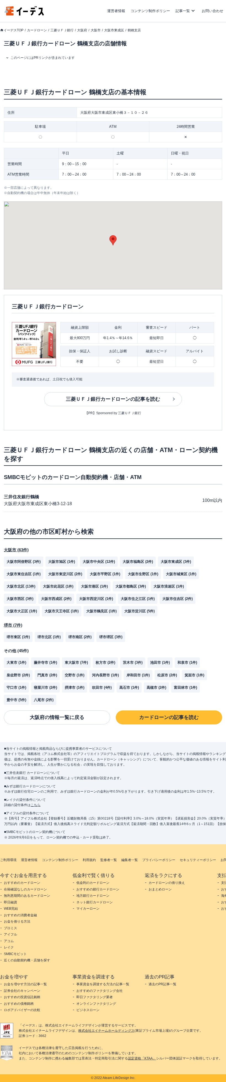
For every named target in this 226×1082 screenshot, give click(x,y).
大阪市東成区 (114, 30)
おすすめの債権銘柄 (19, 1004)
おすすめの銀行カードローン (97, 889)
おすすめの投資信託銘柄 (22, 997)
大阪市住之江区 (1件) (138, 599)
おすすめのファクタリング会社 (99, 991)
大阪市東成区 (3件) (176, 562)
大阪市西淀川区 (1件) (96, 599)
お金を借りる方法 (17, 921)
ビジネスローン (87, 1010)
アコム (9, 941)
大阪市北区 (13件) (21, 586)
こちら (36, 805)
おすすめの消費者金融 (20, 915)
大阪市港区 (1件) (94, 586)
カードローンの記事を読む (169, 717)
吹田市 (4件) (102, 687)
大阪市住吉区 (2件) (177, 599)
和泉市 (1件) (187, 662)
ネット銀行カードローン (94, 902)
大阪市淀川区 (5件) (139, 611)
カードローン (37, 30)
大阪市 (96, 30)
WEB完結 (11, 909)
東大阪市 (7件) (76, 662)
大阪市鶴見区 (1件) (101, 611)
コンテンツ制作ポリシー (150, 11)
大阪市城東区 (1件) (181, 574)
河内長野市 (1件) (105, 675)
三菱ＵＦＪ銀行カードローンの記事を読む (113, 399)
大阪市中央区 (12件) (99, 562)
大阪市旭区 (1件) (61, 562)
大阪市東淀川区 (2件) (65, 574)
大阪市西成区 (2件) (56, 599)
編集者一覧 (129, 860)
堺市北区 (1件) (49, 637)
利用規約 (89, 860)
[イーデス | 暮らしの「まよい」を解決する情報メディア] (24, 14)
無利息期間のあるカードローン (27, 896)
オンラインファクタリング (96, 1004)
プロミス (10, 928)
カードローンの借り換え (167, 883)
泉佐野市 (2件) (18, 675)
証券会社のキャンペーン (22, 991)
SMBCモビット (15, 954)
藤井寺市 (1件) (45, 662)
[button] (113, 240)
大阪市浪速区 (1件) (169, 586)
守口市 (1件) (16, 687)
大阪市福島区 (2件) (138, 562)
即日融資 (10, 902)
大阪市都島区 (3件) (130, 586)
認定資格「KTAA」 (142, 1058)
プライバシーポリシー (158, 860)
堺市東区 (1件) (18, 637)
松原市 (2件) (167, 675)
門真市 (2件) (47, 675)
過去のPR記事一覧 (162, 984)
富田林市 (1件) (185, 687)
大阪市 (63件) (16, 549)
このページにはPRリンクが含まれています (42, 58)
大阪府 (82, 30)
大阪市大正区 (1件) (22, 611)
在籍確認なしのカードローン (25, 889)
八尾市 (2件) (43, 700)
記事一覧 (183, 11)
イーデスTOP (13, 30)
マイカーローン (87, 909)
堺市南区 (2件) (80, 637)
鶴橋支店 (134, 30)
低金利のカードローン (92, 883)
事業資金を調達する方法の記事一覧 (102, 984)
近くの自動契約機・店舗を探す (27, 960)
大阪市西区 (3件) (20, 599)
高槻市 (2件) (156, 687)
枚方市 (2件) (105, 662)
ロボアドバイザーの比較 (22, 1010)
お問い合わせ (212, 11)
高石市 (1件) (129, 687)
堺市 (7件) (13, 625)
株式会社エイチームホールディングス (106, 1031)
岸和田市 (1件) (138, 675)
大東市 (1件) (16, 662)
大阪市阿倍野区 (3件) (24, 562)
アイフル (10, 934)
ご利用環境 (8, 860)
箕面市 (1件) (194, 675)
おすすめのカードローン (22, 883)
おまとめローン (160, 889)
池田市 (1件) (160, 662)
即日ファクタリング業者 (94, 997)
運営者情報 (116, 11)
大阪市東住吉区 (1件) (24, 574)
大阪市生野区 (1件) (143, 574)
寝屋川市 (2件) (45, 687)
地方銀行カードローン (92, 896)
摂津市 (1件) (74, 687)
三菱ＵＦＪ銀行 (62, 30)
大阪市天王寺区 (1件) (62, 611)
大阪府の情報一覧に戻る (57, 717)
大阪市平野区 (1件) (105, 574)
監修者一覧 (108, 860)
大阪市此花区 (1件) (58, 586)
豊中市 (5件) (16, 700)
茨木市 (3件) (132, 662)
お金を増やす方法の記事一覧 (25, 984)
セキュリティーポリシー (198, 860)
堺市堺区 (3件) (110, 637)
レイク (9, 947)
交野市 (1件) (74, 675)
